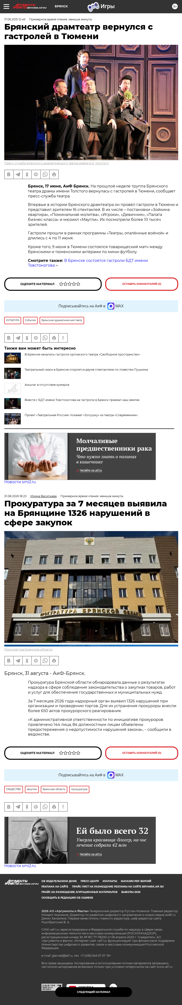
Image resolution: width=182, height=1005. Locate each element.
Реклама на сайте (54, 886)
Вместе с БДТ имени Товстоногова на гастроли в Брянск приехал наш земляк (82, 400)
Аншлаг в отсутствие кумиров (47, 385)
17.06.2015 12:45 (14, 19)
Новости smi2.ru (20, 482)
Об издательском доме (59, 881)
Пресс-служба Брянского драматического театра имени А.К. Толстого (56, 163)
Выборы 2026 (130, 892)
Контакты (110, 881)
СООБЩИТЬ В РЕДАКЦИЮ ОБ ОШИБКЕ (67, 897)
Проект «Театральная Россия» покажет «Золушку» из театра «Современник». (81, 415)
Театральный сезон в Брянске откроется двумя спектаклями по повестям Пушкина (86, 369)
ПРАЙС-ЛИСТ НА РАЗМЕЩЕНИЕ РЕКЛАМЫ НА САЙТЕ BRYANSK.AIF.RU (118, 886)
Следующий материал (93, 992)
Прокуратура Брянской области (28, 649)
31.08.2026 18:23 (15, 496)
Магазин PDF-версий (136, 881)
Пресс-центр (90, 881)
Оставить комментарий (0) (141, 284)
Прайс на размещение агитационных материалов (79, 892)
